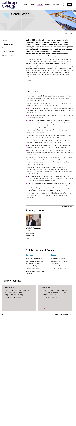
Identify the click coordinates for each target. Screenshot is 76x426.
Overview (5, 40)
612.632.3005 (30, 236)
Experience (8, 44)
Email (27, 238)
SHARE (65, 34)
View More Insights (61, 314)
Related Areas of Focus (10, 52)
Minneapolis (30, 233)
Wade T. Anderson (33, 228)
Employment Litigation (33, 265)
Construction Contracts (58, 265)
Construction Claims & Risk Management (59, 262)
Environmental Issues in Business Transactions (36, 272)
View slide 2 (4, 314)
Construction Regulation (58, 268)
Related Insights (7, 55)
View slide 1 (2, 314)
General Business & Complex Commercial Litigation (34, 262)
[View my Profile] (33, 220)
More (29, 81)
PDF (71, 33)
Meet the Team (66, 207)
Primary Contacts (8, 48)
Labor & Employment (32, 268)
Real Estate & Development (34, 258)
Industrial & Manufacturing (59, 258)
